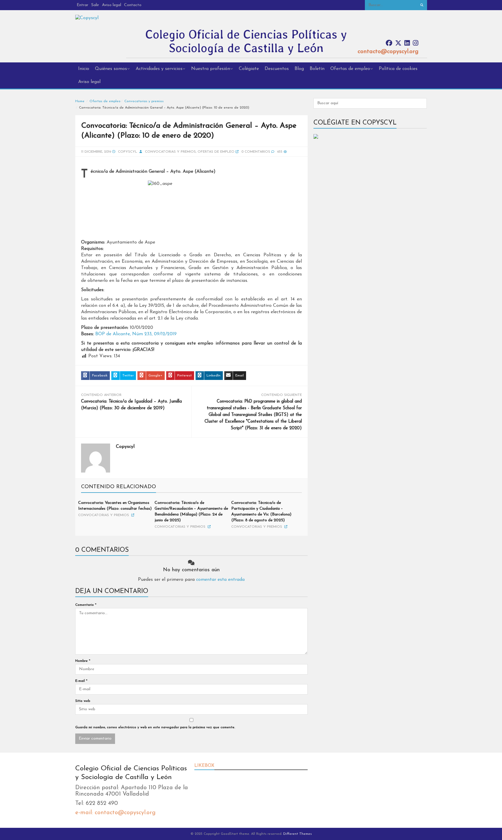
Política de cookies (398, 68)
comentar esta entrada (220, 579)
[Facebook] (389, 43)
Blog (299, 68)
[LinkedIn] (407, 43)
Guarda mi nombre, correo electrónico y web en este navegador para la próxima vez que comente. (155, 727)
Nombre (82, 661)
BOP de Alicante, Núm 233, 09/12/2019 (136, 334)
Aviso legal (111, 5)
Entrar (82, 5)
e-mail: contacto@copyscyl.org (115, 813)
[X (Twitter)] (398, 43)
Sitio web (82, 701)
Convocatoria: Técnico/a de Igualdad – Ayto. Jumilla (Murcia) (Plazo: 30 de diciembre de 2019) (131, 404)
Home (80, 101)
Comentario (85, 605)
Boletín (317, 68)
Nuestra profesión (210, 68)
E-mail (81, 681)
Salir (95, 5)
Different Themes (297, 834)
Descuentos (277, 68)
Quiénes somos (111, 68)
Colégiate (249, 68)
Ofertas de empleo (350, 68)
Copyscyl (127, 152)
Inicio (83, 68)
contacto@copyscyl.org (388, 52)
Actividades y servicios (159, 68)
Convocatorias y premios (144, 101)
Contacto (132, 5)
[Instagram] (415, 43)
